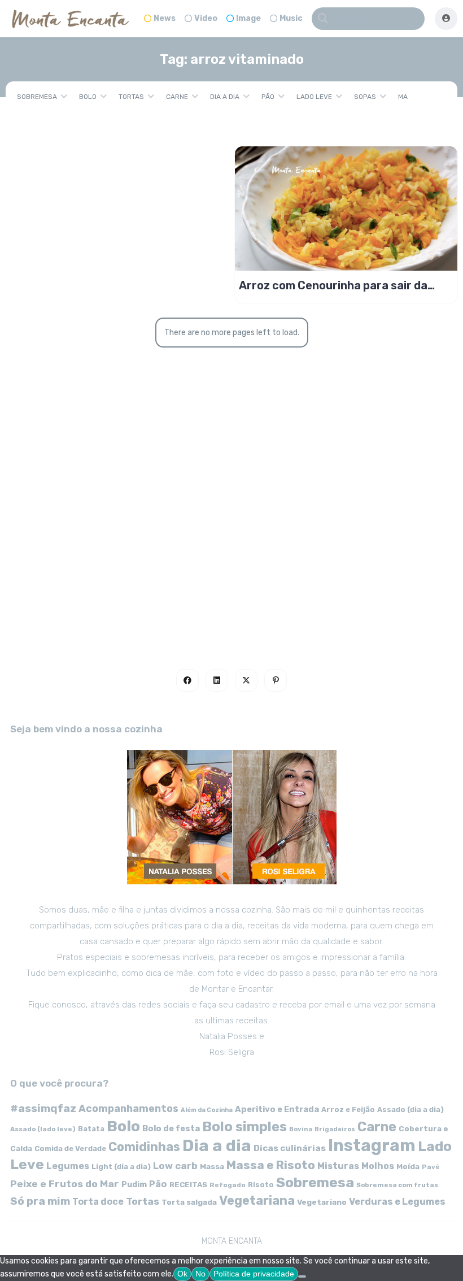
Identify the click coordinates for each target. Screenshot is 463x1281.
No (200, 1273)
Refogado (227, 1185)
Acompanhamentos (128, 1108)
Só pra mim (40, 1201)
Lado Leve (314, 97)
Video (205, 18)
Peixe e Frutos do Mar (64, 1183)
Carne (177, 97)
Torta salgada (189, 1201)
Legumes (67, 1166)
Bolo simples (244, 1127)
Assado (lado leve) (43, 1129)
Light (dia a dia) (121, 1166)
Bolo (88, 97)
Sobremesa (37, 97)
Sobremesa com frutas (397, 1185)
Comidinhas (144, 1147)
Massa (212, 1166)
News (165, 18)
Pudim (134, 1184)
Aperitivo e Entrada (277, 1109)
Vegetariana (257, 1200)
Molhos (377, 1166)
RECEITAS (188, 1184)
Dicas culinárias (290, 1148)
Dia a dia (224, 97)
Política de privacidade (253, 1273)
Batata (91, 1128)
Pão (267, 97)
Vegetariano (322, 1201)
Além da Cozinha (207, 1110)
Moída (408, 1166)
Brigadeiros (335, 1129)
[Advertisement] (231, 540)
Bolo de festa (171, 1128)
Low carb (175, 1165)
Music (291, 18)
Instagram (372, 1145)
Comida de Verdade (70, 1148)
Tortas (131, 97)
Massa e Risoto (270, 1165)
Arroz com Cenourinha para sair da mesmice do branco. (333, 285)
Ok (182, 1273)
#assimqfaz (43, 1108)
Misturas (338, 1166)
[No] (302, 1276)
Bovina (300, 1129)
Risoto (261, 1184)
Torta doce (98, 1201)
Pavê (431, 1167)
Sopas (365, 97)
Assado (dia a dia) (410, 1109)
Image (248, 18)
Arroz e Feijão (348, 1109)
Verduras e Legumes (397, 1201)
